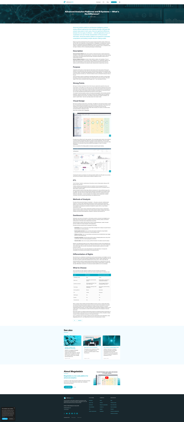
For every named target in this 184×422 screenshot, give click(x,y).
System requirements (92, 411)
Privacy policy (73, 417)
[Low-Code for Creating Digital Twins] (111, 340)
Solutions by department (115, 411)
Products (112, 409)
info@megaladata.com (67, 407)
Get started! (113, 2)
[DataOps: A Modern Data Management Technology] (72, 340)
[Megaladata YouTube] (67, 413)
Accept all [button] (5, 418)
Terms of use (79, 417)
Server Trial (91, 402)
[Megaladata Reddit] (77, 413)
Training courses (113, 402)
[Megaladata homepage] (68, 2)
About (101, 400)
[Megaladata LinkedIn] (69, 413)
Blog (108, 2)
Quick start (91, 404)
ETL (103, 2)
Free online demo (113, 404)
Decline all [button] (11, 418)
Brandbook (102, 411)
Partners (101, 402)
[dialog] (8, 414)
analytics (79, 320)
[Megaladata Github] (74, 413)
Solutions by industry (114, 413)
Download (98, 2)
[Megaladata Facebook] (72, 413)
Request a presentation (104, 404)
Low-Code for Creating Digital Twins (111, 347)
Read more (3, 416)
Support (101, 409)
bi (74, 320)
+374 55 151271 (66, 409)
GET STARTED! (68, 387)
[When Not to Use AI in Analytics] (92, 340)
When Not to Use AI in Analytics (90, 347)
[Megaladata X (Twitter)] (64, 413)
